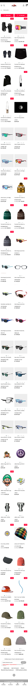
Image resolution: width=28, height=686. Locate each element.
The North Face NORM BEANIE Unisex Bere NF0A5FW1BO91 (19, 623)
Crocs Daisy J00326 (5, 543)
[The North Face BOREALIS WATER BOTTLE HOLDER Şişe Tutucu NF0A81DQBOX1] (7, 107)
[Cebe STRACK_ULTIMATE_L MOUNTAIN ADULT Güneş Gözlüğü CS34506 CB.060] (20, 400)
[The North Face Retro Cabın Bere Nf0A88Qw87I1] (20, 214)
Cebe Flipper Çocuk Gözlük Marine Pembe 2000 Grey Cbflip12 (6, 330)
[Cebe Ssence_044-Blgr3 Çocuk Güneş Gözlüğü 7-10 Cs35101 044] (20, 160)
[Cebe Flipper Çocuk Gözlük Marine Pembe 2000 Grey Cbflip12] (7, 320)
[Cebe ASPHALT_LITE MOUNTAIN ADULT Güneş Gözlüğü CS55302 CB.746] (7, 427)
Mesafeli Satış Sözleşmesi (7, 670)
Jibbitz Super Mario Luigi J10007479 (6, 490)
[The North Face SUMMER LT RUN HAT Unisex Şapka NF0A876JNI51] (7, 587)
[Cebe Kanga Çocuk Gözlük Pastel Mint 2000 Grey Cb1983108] (7, 267)
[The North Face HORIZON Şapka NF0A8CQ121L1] (7, 613)
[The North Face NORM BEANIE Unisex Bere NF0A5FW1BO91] (20, 613)
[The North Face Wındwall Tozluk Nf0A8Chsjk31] (20, 54)
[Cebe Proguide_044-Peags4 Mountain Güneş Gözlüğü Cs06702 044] (20, 134)
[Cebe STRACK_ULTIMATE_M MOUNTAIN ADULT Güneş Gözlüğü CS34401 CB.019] (20, 427)
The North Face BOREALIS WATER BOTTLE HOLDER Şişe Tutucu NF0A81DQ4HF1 (19, 91)
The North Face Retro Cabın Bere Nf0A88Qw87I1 (19, 224)
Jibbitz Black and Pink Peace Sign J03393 (19, 464)
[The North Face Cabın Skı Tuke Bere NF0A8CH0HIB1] (20, 187)
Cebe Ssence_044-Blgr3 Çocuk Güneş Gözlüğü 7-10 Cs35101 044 (19, 170)
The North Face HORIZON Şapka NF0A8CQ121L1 (6, 623)
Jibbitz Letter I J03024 (5, 517)
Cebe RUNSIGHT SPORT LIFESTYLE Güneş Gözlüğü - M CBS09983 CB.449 (19, 384)
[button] (4, 36)
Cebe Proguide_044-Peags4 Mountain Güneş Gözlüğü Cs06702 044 (19, 144)
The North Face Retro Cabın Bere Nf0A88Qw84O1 (6, 224)
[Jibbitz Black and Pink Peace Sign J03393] (20, 453)
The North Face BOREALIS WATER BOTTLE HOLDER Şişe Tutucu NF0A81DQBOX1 (6, 117)
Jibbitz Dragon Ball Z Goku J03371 (6, 464)
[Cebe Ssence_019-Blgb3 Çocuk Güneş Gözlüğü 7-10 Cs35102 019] (7, 187)
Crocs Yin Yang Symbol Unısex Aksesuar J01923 (19, 117)
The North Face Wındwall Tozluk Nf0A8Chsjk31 (19, 64)
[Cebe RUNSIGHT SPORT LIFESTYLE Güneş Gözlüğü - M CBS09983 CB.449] (20, 373)
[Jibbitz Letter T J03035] (20, 507)
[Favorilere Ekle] (7, 30)
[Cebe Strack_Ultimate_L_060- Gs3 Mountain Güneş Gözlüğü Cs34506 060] (7, 160)
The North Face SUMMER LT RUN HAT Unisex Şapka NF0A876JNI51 (6, 597)
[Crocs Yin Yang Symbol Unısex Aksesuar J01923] (20, 107)
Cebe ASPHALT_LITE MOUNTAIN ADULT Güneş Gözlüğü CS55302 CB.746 (6, 437)
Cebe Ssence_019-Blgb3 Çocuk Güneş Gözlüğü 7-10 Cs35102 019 (6, 197)
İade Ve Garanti (15, 668)
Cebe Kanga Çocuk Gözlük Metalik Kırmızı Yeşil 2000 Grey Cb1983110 (19, 250)
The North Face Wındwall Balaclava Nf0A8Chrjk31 (6, 91)
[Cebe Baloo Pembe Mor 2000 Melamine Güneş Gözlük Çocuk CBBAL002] (20, 320)
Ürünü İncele (9, 30)
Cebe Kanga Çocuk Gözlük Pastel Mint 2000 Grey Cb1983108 (6, 277)
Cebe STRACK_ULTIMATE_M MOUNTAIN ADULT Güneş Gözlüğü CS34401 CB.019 (19, 437)
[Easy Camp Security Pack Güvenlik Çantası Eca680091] (7, 560)
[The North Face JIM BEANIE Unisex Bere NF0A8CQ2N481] (7, 640)
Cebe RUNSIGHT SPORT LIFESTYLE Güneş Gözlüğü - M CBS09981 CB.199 (6, 410)
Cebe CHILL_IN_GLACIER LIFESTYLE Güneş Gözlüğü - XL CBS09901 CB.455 (19, 357)
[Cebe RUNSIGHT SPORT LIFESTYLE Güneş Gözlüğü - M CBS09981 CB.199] (7, 400)
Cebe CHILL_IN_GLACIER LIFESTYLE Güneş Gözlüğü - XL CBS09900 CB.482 (6, 357)
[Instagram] (14, 675)
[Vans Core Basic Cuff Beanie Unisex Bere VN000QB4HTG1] (20, 640)
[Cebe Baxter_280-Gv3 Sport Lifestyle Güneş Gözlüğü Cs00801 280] (7, 134)
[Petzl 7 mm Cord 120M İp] (20, 587)
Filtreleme (21, 15)
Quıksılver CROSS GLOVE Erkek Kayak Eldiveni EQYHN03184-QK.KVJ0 (6, 64)
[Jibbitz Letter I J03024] (7, 507)
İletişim (22, 668)
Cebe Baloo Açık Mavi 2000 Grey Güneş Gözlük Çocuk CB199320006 (6, 304)
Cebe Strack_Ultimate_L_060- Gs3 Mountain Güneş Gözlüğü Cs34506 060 (6, 170)
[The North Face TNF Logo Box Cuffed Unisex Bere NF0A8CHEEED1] (20, 560)
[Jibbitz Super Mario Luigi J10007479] (7, 480)
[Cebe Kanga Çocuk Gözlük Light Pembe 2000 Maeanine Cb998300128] (20, 294)
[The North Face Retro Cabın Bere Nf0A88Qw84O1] (7, 214)
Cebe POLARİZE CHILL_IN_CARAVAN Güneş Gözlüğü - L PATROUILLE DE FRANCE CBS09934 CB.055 (6, 384)
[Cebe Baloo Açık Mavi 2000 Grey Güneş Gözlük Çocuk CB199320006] (7, 294)
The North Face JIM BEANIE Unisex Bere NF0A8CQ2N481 (6, 650)
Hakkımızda (6, 668)
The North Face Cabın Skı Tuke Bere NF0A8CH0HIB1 (19, 197)
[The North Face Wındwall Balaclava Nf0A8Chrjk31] (7, 80)
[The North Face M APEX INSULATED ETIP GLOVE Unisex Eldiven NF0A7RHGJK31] (7, 27)
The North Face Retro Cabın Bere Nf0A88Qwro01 (6, 250)
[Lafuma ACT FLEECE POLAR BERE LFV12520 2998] (20, 533)
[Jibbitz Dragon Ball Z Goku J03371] (7, 453)
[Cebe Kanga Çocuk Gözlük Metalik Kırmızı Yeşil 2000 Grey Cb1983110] (20, 240)
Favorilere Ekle (7, 350)
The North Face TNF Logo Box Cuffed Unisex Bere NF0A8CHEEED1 (19, 570)
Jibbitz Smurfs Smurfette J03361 (19, 490)
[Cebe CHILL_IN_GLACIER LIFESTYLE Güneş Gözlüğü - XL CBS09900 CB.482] (7, 347)
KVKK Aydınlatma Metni (21, 670)
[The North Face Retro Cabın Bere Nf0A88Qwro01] (7, 240)
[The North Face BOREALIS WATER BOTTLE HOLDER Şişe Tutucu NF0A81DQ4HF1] (20, 80)
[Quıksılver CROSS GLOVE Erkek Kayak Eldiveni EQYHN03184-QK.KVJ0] (7, 54)
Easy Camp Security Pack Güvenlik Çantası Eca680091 (6, 570)
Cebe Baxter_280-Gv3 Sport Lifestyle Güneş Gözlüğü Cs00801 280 (6, 144)
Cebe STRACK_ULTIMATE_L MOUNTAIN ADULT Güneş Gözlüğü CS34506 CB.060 (19, 410)
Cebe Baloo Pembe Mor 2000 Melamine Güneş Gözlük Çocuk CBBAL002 (19, 330)
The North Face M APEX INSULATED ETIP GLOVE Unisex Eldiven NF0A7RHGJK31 (6, 37)
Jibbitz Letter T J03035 (19, 517)
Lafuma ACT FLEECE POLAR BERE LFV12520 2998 (19, 543)
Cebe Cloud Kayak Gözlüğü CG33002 (19, 37)
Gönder (23, 662)
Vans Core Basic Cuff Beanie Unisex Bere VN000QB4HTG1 (19, 650)
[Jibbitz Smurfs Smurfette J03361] (20, 480)
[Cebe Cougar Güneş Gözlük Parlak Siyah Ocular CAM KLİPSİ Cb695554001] (20, 267)
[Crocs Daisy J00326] (7, 533)
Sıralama (8, 15)
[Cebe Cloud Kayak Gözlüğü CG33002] (20, 27)
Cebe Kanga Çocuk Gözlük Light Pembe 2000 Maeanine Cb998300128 (19, 304)
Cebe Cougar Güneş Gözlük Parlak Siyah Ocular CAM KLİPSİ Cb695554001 (19, 277)
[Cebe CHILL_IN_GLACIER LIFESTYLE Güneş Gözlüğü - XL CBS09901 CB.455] (20, 347)
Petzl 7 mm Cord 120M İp (19, 597)
